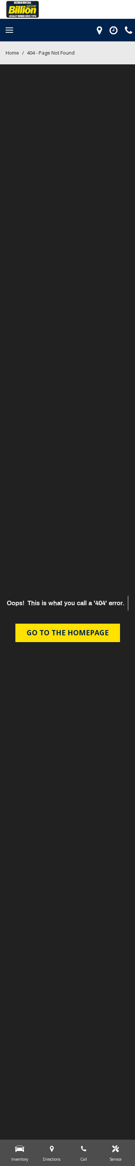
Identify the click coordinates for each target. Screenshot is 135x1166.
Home (13, 52)
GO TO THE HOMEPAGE (68, 633)
